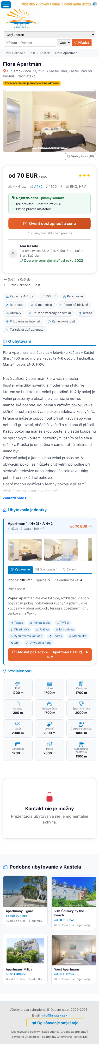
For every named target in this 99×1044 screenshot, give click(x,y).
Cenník (71, 569)
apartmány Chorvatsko (57, 1036)
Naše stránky (50, 1031)
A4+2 (38, 186)
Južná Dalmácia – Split (19, 53)
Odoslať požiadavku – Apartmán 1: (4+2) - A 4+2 (52, 654)
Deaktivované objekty (25, 1031)
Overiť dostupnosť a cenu (52, 223)
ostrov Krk (80, 1036)
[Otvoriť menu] (6, 4)
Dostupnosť (48, 569)
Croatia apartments (73, 1031)
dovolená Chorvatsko (26, 1036)
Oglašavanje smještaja (57, 1022)
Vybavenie (22, 569)
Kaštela (45, 53)
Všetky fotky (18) (82, 156)
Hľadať (83, 42)
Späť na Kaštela (19, 279)
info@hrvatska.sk (54, 1015)
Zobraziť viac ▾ (14, 498)
